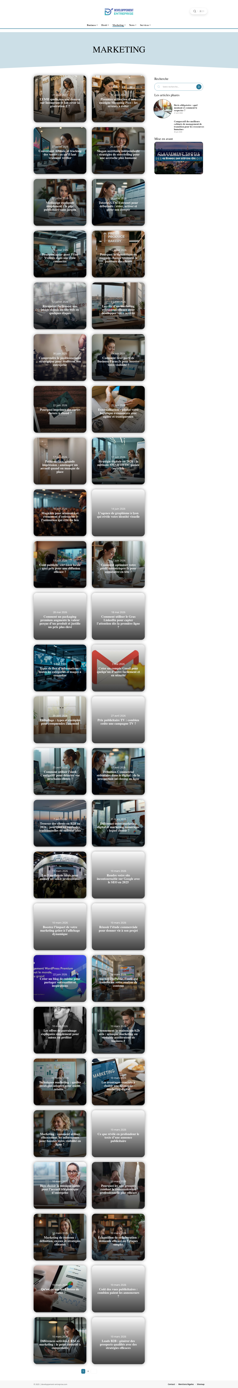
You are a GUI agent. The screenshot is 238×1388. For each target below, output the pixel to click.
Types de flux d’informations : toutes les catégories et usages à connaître (60, 671)
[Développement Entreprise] (119, 11)
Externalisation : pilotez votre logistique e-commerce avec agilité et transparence (118, 413)
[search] (195, 11)
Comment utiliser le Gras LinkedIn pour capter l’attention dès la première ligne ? (118, 621)
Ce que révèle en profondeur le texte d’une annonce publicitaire (118, 1137)
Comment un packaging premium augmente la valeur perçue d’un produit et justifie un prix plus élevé (60, 621)
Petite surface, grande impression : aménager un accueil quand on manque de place (59, 466)
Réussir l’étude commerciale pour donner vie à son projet (118, 929)
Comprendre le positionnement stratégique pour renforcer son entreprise (60, 361)
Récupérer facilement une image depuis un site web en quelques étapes (60, 309)
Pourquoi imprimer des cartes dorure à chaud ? (60, 411)
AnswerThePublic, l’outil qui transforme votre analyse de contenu (118, 982)
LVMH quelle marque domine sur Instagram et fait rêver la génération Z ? (60, 102)
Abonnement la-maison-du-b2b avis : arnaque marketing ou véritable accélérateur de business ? (118, 1035)
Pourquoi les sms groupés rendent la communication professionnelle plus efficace (118, 1189)
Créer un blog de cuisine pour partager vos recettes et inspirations (60, 982)
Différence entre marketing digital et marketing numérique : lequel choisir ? (118, 827)
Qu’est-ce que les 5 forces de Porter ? (60, 1291)
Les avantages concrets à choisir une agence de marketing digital (118, 1085)
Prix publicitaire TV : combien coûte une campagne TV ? (118, 722)
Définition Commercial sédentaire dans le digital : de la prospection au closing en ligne (118, 775)
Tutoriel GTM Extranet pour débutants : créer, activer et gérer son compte (118, 206)
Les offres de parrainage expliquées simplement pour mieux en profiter (60, 1034)
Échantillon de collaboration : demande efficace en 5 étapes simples (118, 1241)
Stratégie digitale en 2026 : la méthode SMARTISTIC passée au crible (118, 464)
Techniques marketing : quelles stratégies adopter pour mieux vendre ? (60, 1085)
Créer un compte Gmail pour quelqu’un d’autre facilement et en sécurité (118, 671)
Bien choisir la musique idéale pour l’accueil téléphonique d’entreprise (60, 1189)
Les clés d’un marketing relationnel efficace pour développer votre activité (118, 309)
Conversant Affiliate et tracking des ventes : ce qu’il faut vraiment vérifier (60, 154)
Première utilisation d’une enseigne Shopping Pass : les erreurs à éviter (118, 102)
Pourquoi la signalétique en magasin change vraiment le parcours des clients (118, 258)
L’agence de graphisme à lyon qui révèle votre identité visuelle (118, 515)
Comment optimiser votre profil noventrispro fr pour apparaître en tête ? (118, 568)
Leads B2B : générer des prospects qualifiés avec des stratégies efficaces (118, 1344)
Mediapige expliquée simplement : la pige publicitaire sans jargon (60, 206)
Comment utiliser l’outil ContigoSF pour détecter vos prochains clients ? (60, 775)
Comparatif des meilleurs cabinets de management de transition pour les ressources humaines (189, 125)
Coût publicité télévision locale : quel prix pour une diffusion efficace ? (60, 568)
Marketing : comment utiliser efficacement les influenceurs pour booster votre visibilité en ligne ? (60, 1139)
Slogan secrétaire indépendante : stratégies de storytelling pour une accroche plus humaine (118, 154)
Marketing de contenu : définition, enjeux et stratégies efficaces (60, 1241)
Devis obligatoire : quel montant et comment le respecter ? (186, 107)
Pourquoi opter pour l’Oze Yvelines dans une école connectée (60, 258)
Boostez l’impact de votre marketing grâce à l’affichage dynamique (60, 930)
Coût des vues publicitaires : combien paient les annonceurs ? (118, 1292)
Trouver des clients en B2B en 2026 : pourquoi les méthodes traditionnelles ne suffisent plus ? (60, 828)
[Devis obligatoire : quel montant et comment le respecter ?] (163, 108)
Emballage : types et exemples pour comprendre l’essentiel (60, 722)
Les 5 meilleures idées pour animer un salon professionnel (60, 877)
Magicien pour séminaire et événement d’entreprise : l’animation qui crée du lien (60, 516)
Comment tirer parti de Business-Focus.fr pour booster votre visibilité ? (118, 361)
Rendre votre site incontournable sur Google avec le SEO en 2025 (118, 878)
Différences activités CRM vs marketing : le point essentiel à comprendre (60, 1344)
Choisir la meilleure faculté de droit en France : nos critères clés (178, 156)
